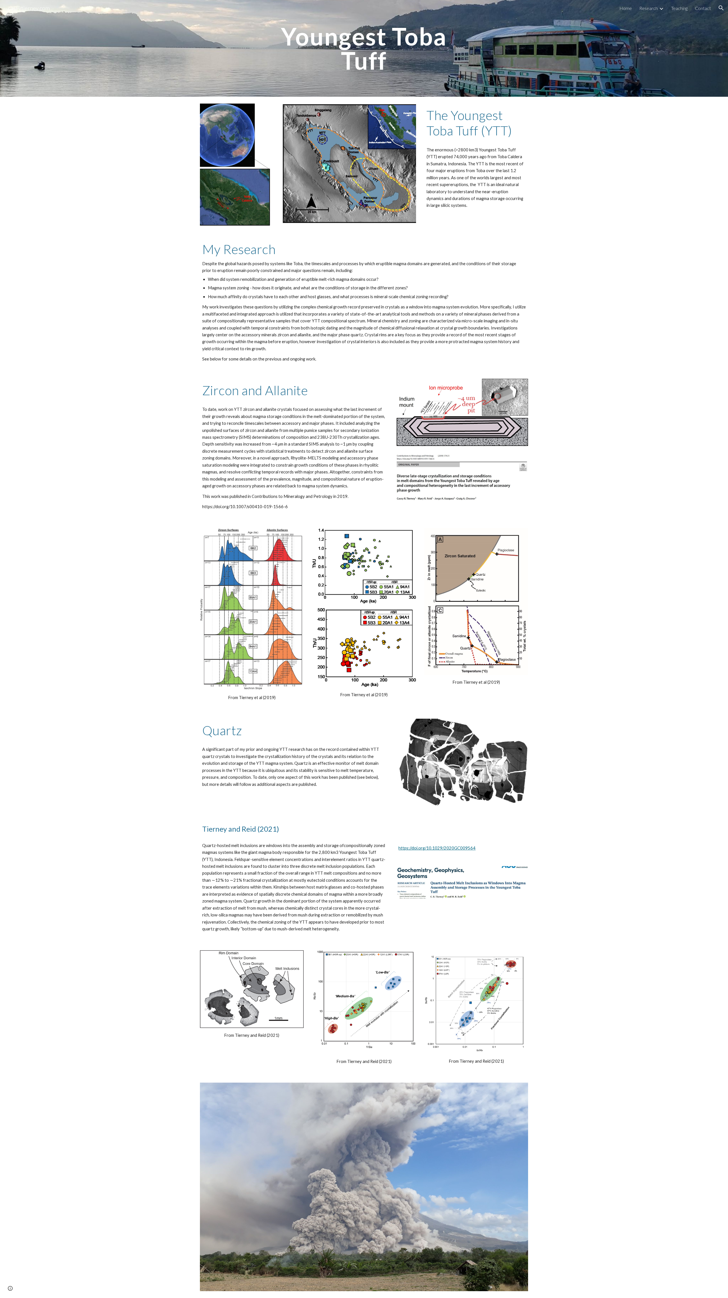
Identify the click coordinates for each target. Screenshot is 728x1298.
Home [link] (625, 8)
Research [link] (648, 8)
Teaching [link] (679, 8)
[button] (721, 8)
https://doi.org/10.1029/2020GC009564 (436, 848)
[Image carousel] (364, 1187)
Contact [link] (703, 8)
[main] (364, 48)
